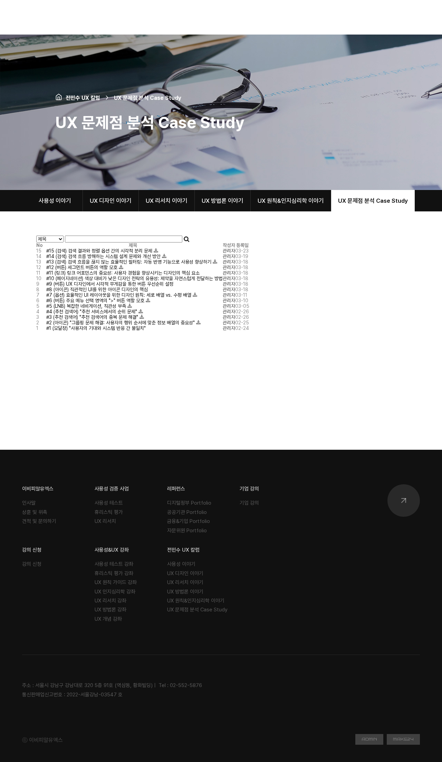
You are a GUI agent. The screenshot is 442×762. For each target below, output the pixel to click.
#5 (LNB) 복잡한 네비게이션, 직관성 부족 (86, 306)
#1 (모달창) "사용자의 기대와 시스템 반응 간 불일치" (96, 328)
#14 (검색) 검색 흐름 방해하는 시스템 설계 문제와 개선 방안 (104, 256)
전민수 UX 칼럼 (183, 550)
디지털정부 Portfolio (189, 503)
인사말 (29, 503)
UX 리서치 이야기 (167, 200)
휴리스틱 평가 (109, 512)
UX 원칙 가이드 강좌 (116, 582)
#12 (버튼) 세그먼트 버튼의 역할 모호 (82, 267)
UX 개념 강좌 (108, 619)
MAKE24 (403, 739)
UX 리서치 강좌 (110, 601)
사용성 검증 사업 (112, 489)
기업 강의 (249, 489)
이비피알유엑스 (38, 489)
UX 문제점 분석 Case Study (373, 200)
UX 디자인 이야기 (111, 200)
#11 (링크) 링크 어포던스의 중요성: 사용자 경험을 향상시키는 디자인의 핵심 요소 (123, 273)
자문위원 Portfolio (187, 530)
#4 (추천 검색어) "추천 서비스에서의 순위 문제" (92, 311)
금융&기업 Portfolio (188, 521)
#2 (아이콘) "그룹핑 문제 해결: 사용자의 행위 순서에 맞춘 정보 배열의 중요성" (121, 322)
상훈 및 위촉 (34, 512)
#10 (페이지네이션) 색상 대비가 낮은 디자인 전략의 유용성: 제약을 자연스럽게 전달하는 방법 (134, 278)
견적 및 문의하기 (39, 521)
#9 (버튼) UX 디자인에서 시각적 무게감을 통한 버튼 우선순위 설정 (109, 284)
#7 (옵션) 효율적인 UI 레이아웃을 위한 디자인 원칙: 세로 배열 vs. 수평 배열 (119, 295)
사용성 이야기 (55, 200)
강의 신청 (31, 550)
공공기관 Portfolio (187, 512)
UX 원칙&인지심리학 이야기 (291, 200)
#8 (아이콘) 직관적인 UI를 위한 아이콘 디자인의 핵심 (97, 289)
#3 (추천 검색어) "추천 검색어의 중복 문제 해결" (93, 317)
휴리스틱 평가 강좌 (114, 573)
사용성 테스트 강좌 (114, 564)
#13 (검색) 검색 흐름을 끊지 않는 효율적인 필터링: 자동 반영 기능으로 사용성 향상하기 (129, 262)
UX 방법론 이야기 (222, 200)
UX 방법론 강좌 (110, 610)
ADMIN (369, 739)
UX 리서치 (105, 521)
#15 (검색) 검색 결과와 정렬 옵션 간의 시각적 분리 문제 (100, 251)
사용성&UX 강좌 (112, 550)
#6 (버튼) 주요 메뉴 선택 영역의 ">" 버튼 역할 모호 (96, 300)
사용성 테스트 (109, 503)
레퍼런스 (176, 489)
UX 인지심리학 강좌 (115, 592)
